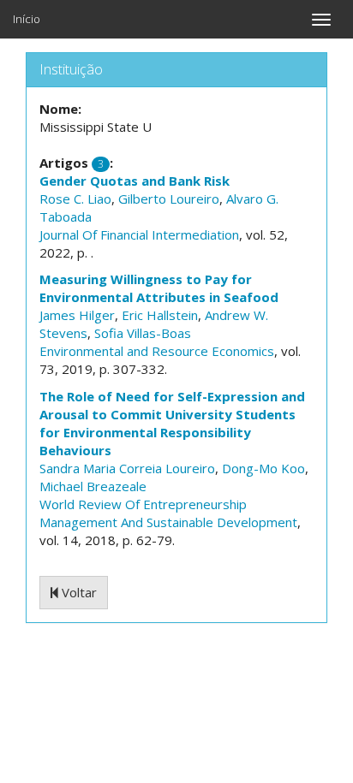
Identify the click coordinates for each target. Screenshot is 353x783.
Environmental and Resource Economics (156, 350)
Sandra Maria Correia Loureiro (127, 468)
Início (26, 19)
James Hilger (77, 314)
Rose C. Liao (75, 198)
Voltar (77, 592)
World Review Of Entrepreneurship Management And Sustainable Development (168, 513)
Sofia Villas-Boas (142, 332)
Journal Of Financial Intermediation (139, 234)
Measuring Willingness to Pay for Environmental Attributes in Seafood (158, 287)
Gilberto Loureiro (168, 198)
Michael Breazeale (93, 486)
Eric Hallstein (160, 314)
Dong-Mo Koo (263, 468)
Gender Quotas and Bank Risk (134, 180)
